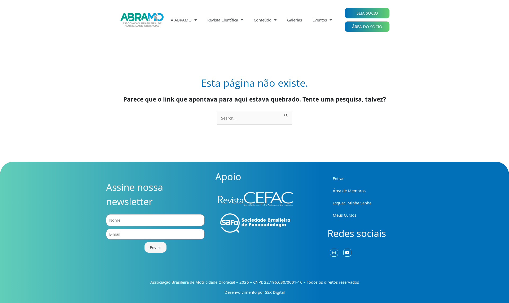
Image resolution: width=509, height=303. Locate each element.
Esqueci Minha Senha (352, 202)
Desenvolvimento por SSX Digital (255, 292)
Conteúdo (262, 20)
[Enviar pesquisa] (286, 115)
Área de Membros (349, 190)
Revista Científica (222, 20)
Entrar (338, 178)
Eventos (320, 20)
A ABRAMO (181, 20)
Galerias (294, 20)
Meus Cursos (344, 215)
